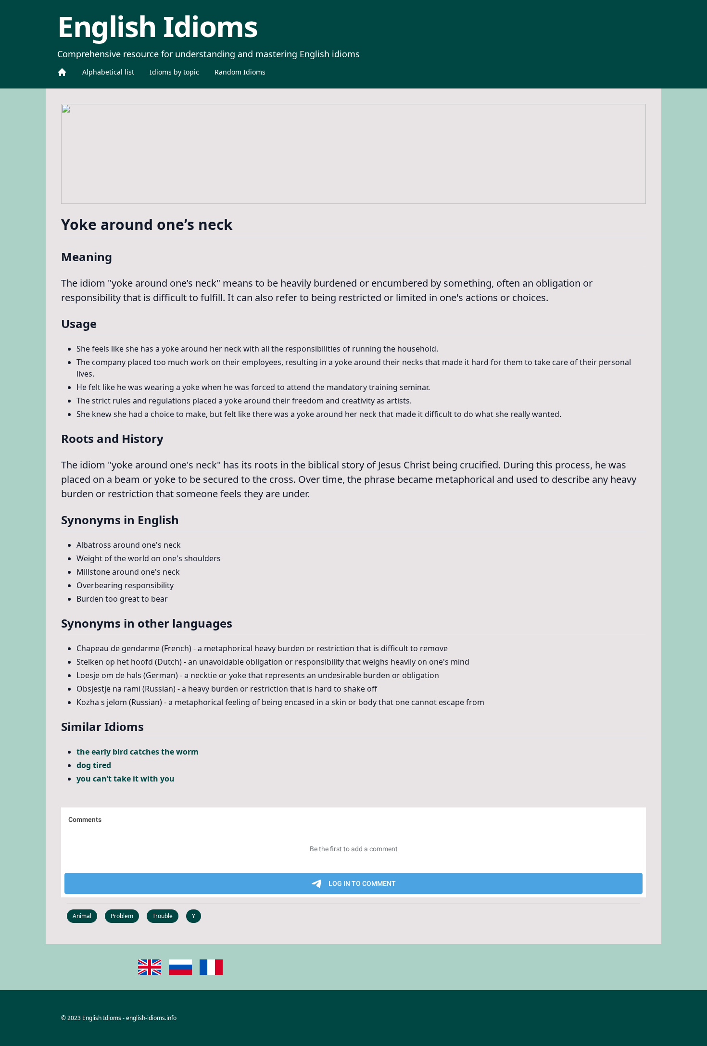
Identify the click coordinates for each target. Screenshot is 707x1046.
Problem (122, 916)
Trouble (162, 916)
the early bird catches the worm (137, 751)
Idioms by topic (174, 71)
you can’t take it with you (125, 778)
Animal (82, 916)
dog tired (93, 765)
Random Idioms (240, 71)
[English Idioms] (62, 72)
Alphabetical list (108, 71)
